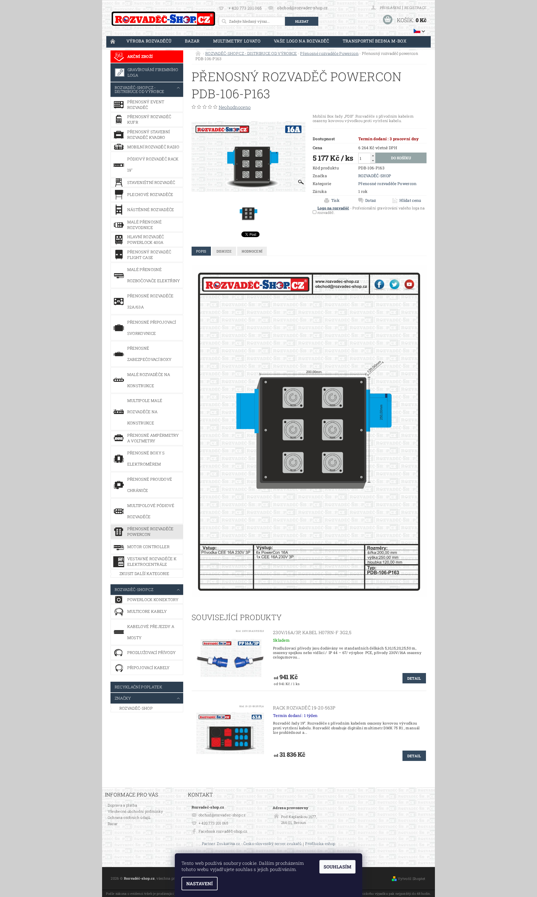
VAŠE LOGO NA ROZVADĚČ (301, 41)
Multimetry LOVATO (236, 41)
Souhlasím (337, 867)
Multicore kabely (147, 611)
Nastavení (199, 883)
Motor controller (148, 546)
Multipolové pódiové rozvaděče (150, 511)
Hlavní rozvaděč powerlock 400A (145, 239)
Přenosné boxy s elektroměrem (146, 458)
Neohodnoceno (235, 107)
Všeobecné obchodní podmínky (135, 811)
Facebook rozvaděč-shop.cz (223, 831)
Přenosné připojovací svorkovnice (151, 327)
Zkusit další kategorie (144, 573)
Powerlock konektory (152, 599)
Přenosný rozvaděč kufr (149, 119)
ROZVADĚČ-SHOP (136, 708)
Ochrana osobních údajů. (129, 817)
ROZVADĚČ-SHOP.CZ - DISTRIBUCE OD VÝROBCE (139, 89)
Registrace (415, 7)
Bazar (192, 41)
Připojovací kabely (148, 667)
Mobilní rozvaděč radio (153, 147)
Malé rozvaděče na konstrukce (148, 380)
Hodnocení (252, 251)
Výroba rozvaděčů (148, 41)
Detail (414, 678)
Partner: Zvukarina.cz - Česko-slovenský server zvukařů (252, 844)
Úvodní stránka (113, 41)
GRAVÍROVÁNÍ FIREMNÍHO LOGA (153, 72)
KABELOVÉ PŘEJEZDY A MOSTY (150, 632)
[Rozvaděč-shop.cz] (163, 18)
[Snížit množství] (372, 160)
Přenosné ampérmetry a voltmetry (153, 438)
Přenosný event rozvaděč (145, 104)
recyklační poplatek (138, 687)
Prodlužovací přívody (151, 652)
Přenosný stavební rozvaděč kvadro (148, 134)
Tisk (335, 200)
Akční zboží (140, 56)
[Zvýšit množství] (372, 155)
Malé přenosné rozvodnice (144, 224)
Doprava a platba (122, 805)
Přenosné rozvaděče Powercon (150, 531)
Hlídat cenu (410, 200)
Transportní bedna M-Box (374, 41)
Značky (123, 698)
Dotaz (370, 200)
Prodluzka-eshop (320, 844)
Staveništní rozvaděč (151, 182)
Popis (201, 251)
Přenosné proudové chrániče (149, 484)
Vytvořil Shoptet (411, 878)
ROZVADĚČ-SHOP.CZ (134, 589)
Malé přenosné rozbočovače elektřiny (153, 275)
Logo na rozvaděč (333, 208)
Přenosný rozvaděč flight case (149, 254)
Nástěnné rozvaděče (150, 209)
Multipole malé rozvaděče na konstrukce (144, 412)
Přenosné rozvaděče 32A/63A (150, 301)
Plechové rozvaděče (150, 194)
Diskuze (224, 251)
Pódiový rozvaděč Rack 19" (153, 164)
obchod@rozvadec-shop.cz (222, 814)
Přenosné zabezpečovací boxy (149, 353)
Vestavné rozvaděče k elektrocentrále (151, 561)
